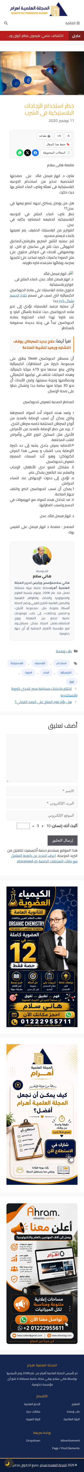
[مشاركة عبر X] (27, 152)
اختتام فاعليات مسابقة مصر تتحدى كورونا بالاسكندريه (44, 692)
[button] (6, 23)
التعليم (76, 1404)
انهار (71, 681)
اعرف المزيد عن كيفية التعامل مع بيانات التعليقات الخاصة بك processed (44, 858)
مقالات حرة (33, 1411)
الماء (46, 672)
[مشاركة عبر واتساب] (19, 152)
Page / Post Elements (66, 1448)
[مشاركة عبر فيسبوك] (35, 152)
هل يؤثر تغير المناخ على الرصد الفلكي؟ (43, 701)
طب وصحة (64, 651)
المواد (28, 672)
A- (68, 135)
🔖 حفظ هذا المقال (58, 144)
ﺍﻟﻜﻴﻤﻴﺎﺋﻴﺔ (66, 672)
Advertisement (70, 1440)
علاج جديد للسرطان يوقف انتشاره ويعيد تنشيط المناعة (42, 344)
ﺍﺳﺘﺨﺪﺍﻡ (61, 663)
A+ (59, 135)
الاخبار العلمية (32, 1404)
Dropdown (33, 1440)
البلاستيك (39, 663)
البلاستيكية (17, 663)
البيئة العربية (33, 1419)
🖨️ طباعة (45, 135)
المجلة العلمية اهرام (53, 1465)
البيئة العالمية (72, 1419)
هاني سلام (42, 576)
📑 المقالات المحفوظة (56, 152)
